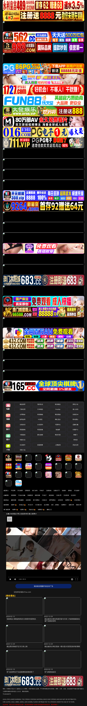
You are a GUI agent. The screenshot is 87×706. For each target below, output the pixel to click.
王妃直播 (66, 495)
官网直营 (27, 490)
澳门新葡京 (36, 500)
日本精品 (40, 409)
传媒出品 (22, 440)
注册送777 (57, 490)
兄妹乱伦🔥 (32, 509)
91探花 (40, 419)
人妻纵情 (58, 445)
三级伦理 (22, 409)
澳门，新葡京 (55, 505)
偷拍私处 (6, 500)
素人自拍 (75, 409)
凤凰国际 (13, 495)
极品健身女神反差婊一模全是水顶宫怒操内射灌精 (62, 646)
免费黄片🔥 (41, 509)
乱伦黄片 (73, 495)
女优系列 (40, 425)
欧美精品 (58, 404)
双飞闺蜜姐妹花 (50, 672)
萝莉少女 (75, 404)
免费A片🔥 (23, 509)
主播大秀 (58, 495)
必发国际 (28, 500)
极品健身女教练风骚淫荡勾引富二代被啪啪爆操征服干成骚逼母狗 (62, 620)
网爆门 (75, 435)
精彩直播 (37, 495)
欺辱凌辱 (22, 419)
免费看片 (64, 505)
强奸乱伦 (40, 404)
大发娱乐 (44, 500)
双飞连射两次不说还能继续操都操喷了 (20, 672)
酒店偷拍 (51, 495)
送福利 (64, 490)
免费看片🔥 (68, 500)
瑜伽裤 (58, 429)
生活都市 (22, 445)
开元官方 (30, 505)
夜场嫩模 (21, 500)
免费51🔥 (14, 505)
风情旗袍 (22, 429)
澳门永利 (34, 490)
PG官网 (13, 490)
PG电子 (42, 490)
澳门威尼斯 (7, 509)
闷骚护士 (75, 429)
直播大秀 (78, 505)
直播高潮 (30, 495)
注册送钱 (48, 490)
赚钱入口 (49, 509)
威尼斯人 (6, 490)
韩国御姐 (40, 414)
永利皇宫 (60, 500)
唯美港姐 (58, 414)
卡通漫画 (22, 435)
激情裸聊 (6, 505)
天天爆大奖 (38, 505)
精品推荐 (22, 404)
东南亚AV (75, 414)
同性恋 (75, 440)
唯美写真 (58, 435)
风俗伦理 (75, 445)
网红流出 (58, 419)
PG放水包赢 (21, 495)
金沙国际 (46, 505)
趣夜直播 (13, 500)
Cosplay (57, 409)
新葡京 (70, 490)
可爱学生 (58, 425)
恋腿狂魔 (75, 425)
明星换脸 (40, 429)
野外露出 (75, 419)
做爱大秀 (71, 505)
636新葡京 (77, 500)
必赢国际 (6, 495)
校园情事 (40, 445)
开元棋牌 (20, 490)
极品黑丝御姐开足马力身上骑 (17, 646)
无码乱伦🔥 (22, 505)
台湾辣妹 (22, 414)
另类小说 (22, 450)
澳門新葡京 (52, 500)
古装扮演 (22, 425)
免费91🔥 (15, 509)
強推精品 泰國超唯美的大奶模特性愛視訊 (21, 619)
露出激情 (40, 435)
